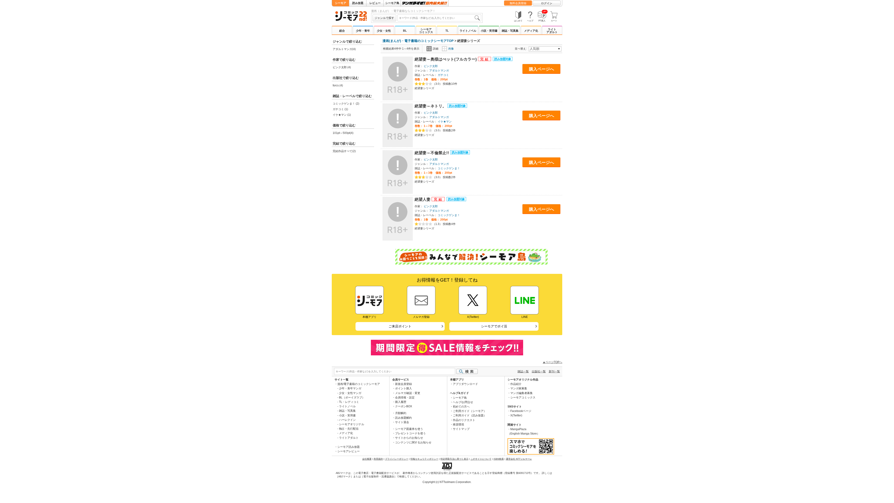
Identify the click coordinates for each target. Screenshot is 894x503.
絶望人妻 (423, 199)
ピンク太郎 (431, 66)
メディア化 (531, 30)
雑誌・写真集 (510, 30)
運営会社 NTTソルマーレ (519, 459)
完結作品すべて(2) (344, 151)
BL (405, 30)
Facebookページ (520, 411)
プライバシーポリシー (396, 459)
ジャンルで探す (384, 18)
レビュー (375, 3)
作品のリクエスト (464, 420)
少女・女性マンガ (350, 393)
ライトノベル (468, 30)
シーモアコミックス (426, 31)
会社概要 (367, 459)
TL (447, 30)
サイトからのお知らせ (409, 437)
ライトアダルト (552, 31)
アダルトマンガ (439, 70)
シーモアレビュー (348, 451)
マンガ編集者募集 (521, 393)
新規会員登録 (403, 384)
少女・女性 (384, 30)
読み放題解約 (403, 417)
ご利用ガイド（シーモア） (469, 411)
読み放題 (357, 3)
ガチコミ (443, 75)
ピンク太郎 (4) (342, 67)
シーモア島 (392, 3)
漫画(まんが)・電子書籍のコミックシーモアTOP (418, 41)
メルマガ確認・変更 (407, 393)
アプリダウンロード (465, 384)
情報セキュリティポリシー (424, 459)
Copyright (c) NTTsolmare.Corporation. (447, 482)
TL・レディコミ (349, 402)
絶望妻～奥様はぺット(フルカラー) (446, 59)
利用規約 (378, 459)
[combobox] (439, 17)
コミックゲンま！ (449, 168)
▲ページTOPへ (552, 362)
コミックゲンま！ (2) (346, 103)
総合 (342, 30)
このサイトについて (481, 459)
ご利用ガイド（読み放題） (469, 415)
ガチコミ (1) (340, 109)
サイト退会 (402, 422)
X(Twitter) (516, 415)
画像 (451, 48)
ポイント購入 (403, 388)
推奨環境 (458, 424)
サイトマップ (461, 429)
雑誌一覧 (523, 371)
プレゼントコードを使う (410, 433)
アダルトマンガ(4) (344, 49)
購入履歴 (400, 402)
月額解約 (400, 413)
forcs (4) (338, 85)
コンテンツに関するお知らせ (413, 442)
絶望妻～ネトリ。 (431, 106)
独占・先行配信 (349, 428)
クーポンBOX (403, 406)
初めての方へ (461, 406)
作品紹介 (516, 384)
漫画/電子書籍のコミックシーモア (358, 384)
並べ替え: (521, 48)
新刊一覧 (554, 371)
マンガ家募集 (518, 388)
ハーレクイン (347, 419)
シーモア (340, 3)
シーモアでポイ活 (494, 326)
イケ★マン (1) (342, 114)
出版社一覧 (539, 371)
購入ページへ (541, 69)
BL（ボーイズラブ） (352, 397)
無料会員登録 (518, 3)
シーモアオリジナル (351, 424)
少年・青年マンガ (350, 388)
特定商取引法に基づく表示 (454, 459)
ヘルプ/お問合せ (463, 402)
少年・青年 (363, 30)
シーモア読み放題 (348, 447)
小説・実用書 (489, 30)
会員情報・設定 (405, 397)
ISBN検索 (499, 459)
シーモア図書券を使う (409, 429)
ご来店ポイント (400, 326)
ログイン (546, 3)
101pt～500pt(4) (343, 133)
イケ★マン (445, 121)
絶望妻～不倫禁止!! (432, 153)
